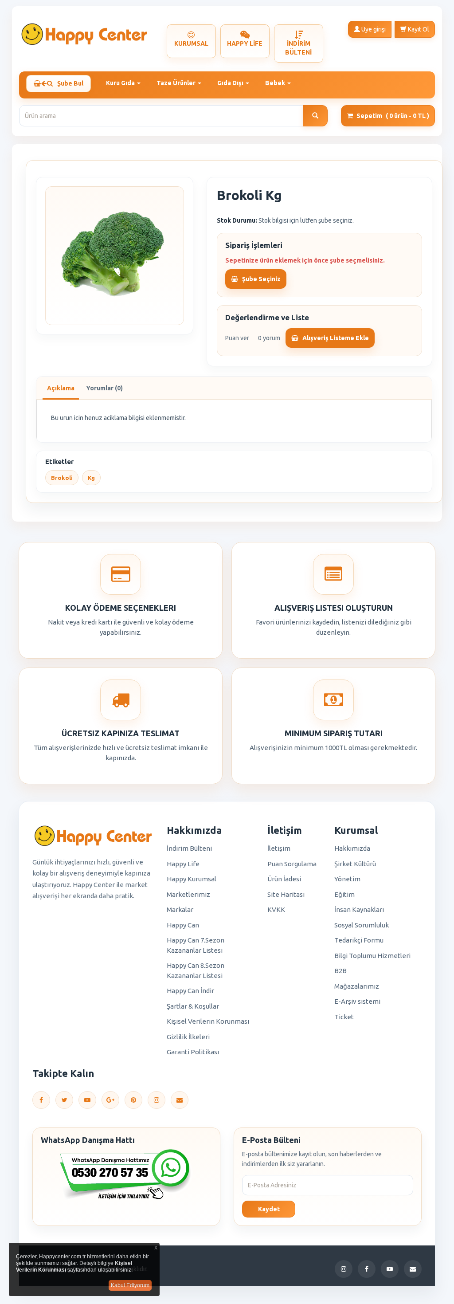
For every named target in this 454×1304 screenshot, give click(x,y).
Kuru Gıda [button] (121, 82)
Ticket (344, 1017)
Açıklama (60, 388)
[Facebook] (41, 1100)
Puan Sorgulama (292, 864)
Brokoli (62, 478)
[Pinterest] (133, 1100)
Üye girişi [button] (373, 29)
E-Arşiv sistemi (357, 1001)
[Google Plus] (110, 1100)
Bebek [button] (275, 82)
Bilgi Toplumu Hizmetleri (372, 955)
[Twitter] (64, 1100)
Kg (91, 478)
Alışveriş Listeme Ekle (335, 338)
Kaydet (269, 1209)
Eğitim (344, 894)
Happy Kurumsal (191, 879)
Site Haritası (286, 894)
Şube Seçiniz (261, 279)
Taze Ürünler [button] (177, 82)
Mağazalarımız (356, 986)
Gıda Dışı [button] (231, 82)
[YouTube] (87, 1100)
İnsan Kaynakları (359, 909)
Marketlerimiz (188, 894)
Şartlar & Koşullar (193, 1006)
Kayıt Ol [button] (418, 29)
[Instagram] (156, 1100)
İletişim (278, 848)
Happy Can (183, 925)
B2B (340, 970)
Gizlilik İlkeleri (188, 1037)
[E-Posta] (179, 1100)
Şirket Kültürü (355, 864)
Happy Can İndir (190, 990)
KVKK (276, 909)
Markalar (180, 909)
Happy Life (183, 864)
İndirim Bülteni (189, 848)
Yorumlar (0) (104, 388)
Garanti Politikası (193, 1052)
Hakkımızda (352, 848)
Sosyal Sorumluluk (361, 925)
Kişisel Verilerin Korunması (208, 1021)
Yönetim (347, 879)
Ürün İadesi (284, 879)
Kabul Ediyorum (130, 1285)
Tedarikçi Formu (359, 940)
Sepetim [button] (392, 115)
